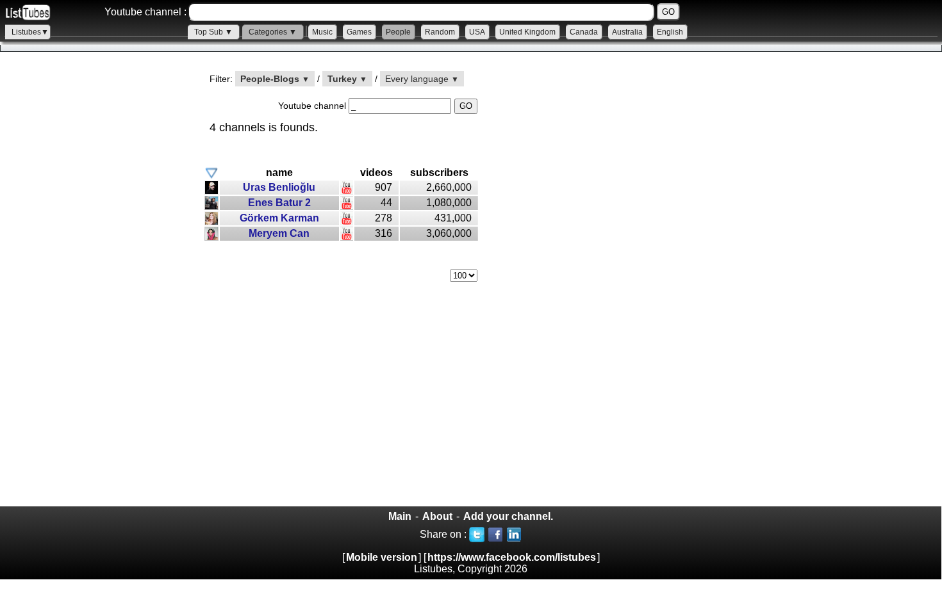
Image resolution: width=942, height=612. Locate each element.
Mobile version (381, 557)
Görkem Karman (279, 218)
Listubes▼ (30, 32)
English (670, 32)
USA (477, 32)
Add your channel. (508, 516)
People (398, 32)
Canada (584, 32)
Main (399, 516)
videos (376, 172)
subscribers (439, 172)
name (279, 172)
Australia (627, 32)
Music (322, 32)
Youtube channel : (145, 11)
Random (440, 32)
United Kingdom (527, 32)
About (437, 516)
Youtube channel (313, 106)
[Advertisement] (96, 289)
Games (359, 32)
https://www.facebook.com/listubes (511, 557)
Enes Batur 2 (279, 202)
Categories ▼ (273, 32)
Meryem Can (279, 233)
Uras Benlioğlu (279, 187)
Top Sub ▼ (213, 32)
